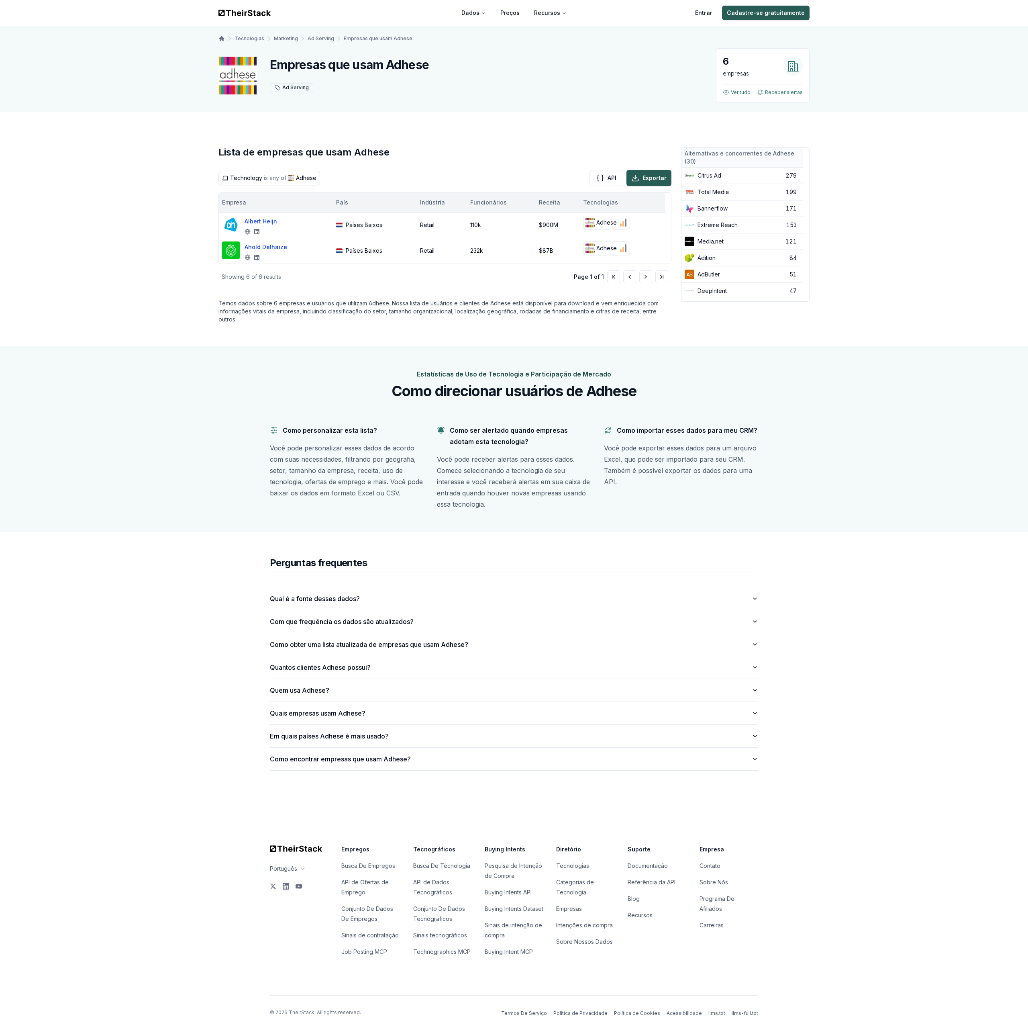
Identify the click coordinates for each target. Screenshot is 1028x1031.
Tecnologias (249, 38)
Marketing (286, 38)
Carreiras (712, 925)
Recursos (547, 12)
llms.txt (716, 1013)
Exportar (654, 177)
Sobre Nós (714, 882)
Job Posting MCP (364, 951)
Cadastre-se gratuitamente (766, 12)
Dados (470, 12)
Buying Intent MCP (509, 951)
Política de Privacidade (580, 1013)
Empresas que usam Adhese (378, 38)
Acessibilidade (684, 1013)
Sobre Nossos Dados (584, 941)
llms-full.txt (745, 1013)
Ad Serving (321, 38)
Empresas (569, 908)
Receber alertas (784, 92)
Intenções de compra (584, 925)
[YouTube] (299, 886)
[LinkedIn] (286, 886)
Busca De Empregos (368, 865)
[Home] (221, 38)
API (612, 177)
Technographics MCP (442, 951)
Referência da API (651, 882)
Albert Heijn (261, 221)
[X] (273, 886)
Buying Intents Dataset (514, 908)
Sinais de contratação (370, 935)
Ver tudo (741, 92)
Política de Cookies (637, 1013)
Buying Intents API (508, 892)
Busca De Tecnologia (441, 865)
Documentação (648, 865)
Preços (510, 12)
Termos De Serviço (524, 1013)
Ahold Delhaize (266, 246)
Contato (710, 865)
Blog (634, 898)
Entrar (703, 12)
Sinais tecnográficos (440, 935)
